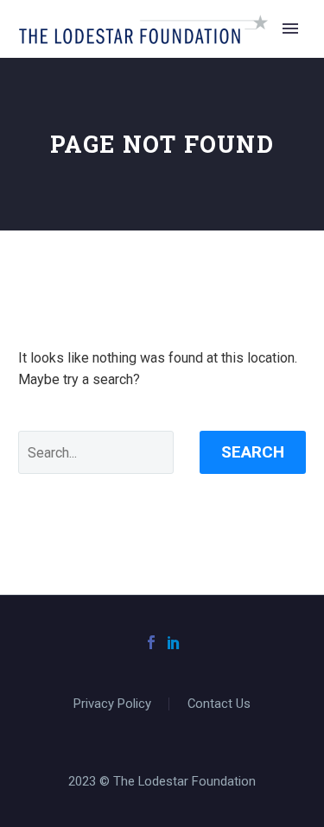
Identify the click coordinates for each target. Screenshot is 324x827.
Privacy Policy (112, 704)
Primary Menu (290, 28)
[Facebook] (151, 642)
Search (252, 452)
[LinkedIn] (174, 642)
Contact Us (219, 704)
